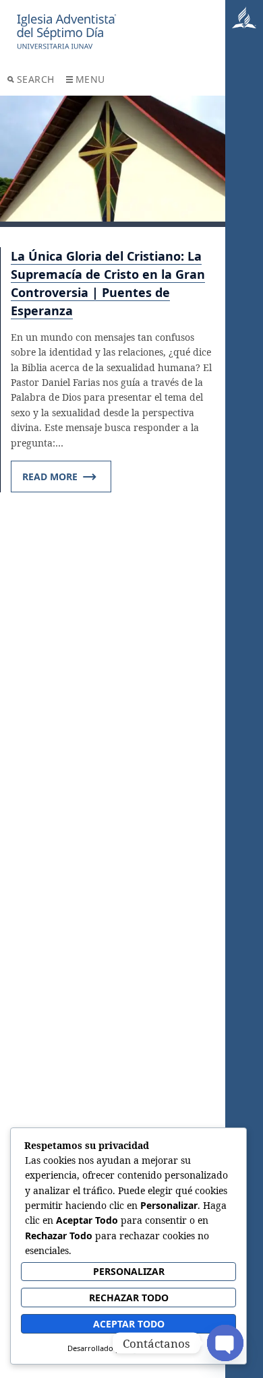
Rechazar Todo (129, 1297)
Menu (90, 79)
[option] (113, 161)
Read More (50, 476)
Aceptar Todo (129, 1323)
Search (36, 79)
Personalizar (129, 1271)
